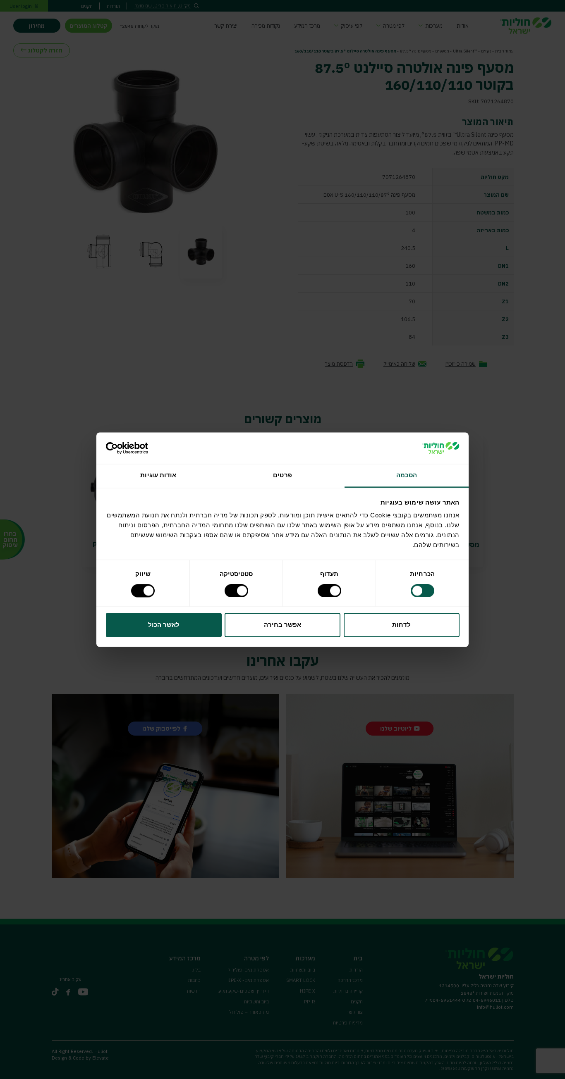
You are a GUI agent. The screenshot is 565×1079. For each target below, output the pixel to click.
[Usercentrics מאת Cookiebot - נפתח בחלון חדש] (142, 448)
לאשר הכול (164, 625)
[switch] (331, 590)
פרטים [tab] (282, 475)
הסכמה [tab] (406, 475)
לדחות (401, 625)
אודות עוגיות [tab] (158, 475)
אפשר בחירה (282, 625)
